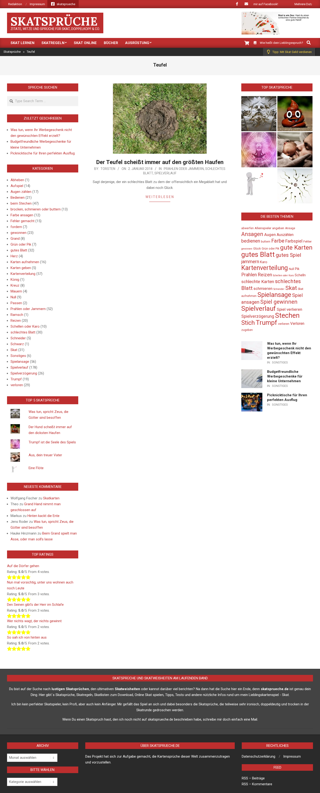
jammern (250, 261)
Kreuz (15, 285)
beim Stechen (21, 203)
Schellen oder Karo (25, 326)
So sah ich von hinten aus (27, 637)
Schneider (18, 338)
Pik (297, 269)
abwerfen (247, 228)
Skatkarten (51, 498)
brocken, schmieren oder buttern (36, 209)
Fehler (307, 241)
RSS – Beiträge (253, 778)
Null (13, 297)
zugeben (247, 330)
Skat (14, 350)
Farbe (277, 241)
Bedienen (18, 197)
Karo (263, 262)
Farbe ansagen (22, 215)
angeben (278, 228)
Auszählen (285, 235)
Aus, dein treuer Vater (45, 455)
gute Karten (296, 247)
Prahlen (249, 274)
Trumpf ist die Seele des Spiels (52, 442)
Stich (248, 322)
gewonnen (18, 233)
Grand (15, 238)
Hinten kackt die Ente (43, 516)
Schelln (300, 275)
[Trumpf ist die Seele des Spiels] (258, 149)
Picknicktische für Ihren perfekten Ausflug (43, 153)
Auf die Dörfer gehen (23, 566)
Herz (14, 256)
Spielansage (20, 361)
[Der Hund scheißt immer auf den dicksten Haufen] (295, 113)
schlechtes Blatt (23, 332)
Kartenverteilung (23, 274)
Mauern (16, 291)
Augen (270, 234)
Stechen (287, 315)
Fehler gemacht (22, 221)
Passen (16, 303)
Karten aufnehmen (25, 262)
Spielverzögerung (24, 373)
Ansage (290, 228)
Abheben (17, 180)
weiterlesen (159, 197)
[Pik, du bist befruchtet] (295, 185)
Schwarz (17, 344)
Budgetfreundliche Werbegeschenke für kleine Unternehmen (284, 376)
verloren (17, 385)
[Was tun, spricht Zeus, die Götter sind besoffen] (258, 113)
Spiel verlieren (289, 309)
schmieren (262, 288)
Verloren (297, 323)
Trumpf (16, 379)
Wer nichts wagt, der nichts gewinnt (34, 621)
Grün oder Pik (21, 244)
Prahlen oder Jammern (184, 169)
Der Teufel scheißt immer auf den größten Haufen (159, 162)
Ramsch (17, 315)
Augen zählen (21, 192)
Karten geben (21, 268)
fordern (16, 227)
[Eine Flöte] (258, 185)
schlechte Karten (257, 281)
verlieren (283, 323)
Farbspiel (293, 241)
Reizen (16, 320)
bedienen (250, 241)
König (15, 279)
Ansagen (252, 234)
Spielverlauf (165, 173)
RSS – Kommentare (257, 784)
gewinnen (246, 248)
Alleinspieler (263, 228)
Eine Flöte (36, 468)
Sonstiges (18, 356)
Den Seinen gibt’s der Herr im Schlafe (35, 604)
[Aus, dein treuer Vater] (295, 149)
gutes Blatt (19, 250)
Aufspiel (17, 186)
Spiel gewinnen (279, 302)
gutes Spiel (288, 255)
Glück (257, 248)
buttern (265, 241)
